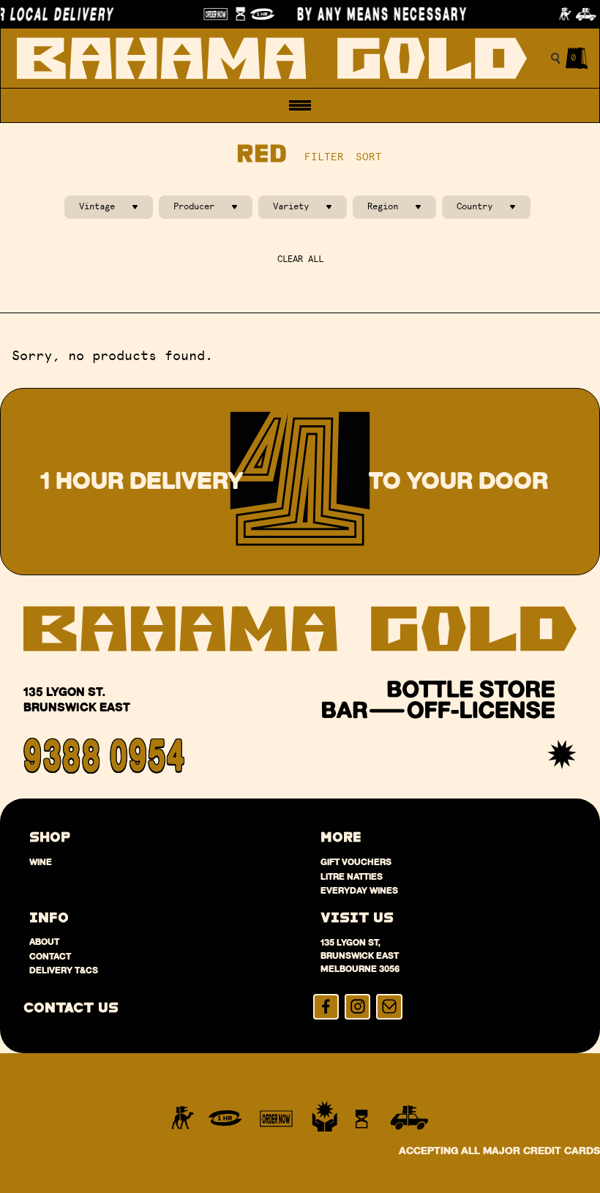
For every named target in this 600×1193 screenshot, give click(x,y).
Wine (40, 861)
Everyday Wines (359, 890)
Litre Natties (351, 876)
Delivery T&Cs (63, 970)
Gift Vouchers (355, 861)
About (44, 941)
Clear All (300, 259)
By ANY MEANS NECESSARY (373, 14)
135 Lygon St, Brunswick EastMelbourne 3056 (360, 955)
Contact (50, 956)
